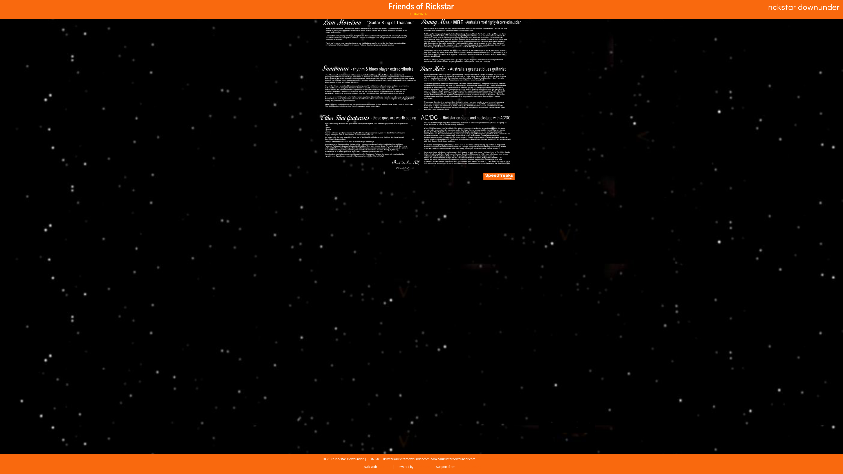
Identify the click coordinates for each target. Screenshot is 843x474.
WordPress (422, 467)
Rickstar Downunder (804, 7)
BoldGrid (384, 467)
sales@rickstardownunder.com (498, 459)
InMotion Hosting (468, 467)
